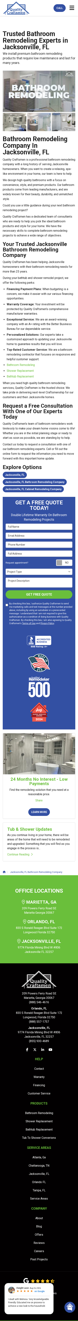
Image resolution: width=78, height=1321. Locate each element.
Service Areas (39, 1198)
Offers (39, 1234)
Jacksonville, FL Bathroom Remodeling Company (34, 482)
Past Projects (39, 1259)
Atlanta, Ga (39, 1157)
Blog (39, 1226)
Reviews (39, 1243)
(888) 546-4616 (39, 998)
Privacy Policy (47, 623)
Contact (39, 1068)
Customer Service (39, 1093)
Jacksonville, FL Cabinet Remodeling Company (33, 489)
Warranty (39, 1077)
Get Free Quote (39, 594)
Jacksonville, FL (14, 474)
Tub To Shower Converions (39, 1138)
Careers (39, 1251)
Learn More (39, 812)
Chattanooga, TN (39, 1165)
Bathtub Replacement (20, 376)
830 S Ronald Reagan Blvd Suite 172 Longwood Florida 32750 (39, 926)
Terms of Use (29, 623)
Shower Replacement (20, 371)
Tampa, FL (39, 1190)
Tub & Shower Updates (29, 829)
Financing (39, 1085)
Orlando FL (39, 1182)
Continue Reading (18, 854)
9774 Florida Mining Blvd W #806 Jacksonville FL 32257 (39, 946)
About (39, 1218)
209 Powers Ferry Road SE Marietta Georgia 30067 (39, 907)
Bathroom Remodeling (21, 365)
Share (39, 800)
